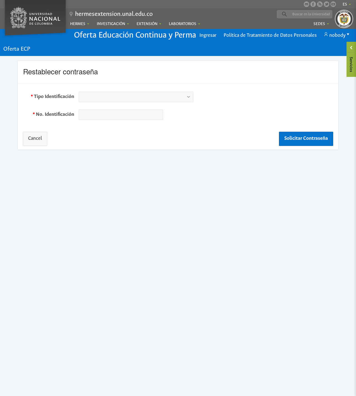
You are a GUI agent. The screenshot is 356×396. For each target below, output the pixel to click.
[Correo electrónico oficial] (306, 4)
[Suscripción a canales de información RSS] (320, 4)
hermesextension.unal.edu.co (114, 14)
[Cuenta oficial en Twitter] (326, 4)
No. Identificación (55, 116)
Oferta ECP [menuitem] (16, 49)
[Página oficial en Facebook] (313, 4)
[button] (208, 35)
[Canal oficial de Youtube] (333, 4)
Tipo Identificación (54, 98)
